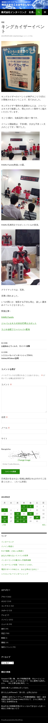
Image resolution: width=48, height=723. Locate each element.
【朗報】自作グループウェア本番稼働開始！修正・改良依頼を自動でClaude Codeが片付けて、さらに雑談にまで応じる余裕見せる (23, 699)
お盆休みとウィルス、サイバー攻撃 (15, 344)
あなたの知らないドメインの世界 (14, 555)
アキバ (4, 597)
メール (5, 427)
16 (30, 514)
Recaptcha (5, 449)
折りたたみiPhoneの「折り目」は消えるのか (19, 692)
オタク (4, 601)
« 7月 (4, 525)
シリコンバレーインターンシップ (14, 574)
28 (18, 521)
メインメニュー (45, 12)
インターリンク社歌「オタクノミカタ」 (17, 565)
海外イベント (6, 647)
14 (18, 514)
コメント (6, 384)
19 (5, 517)
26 (5, 521)
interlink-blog (17, 36)
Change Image (24, 460)
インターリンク (7, 542)
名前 (4, 417)
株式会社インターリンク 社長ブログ (18, 12)
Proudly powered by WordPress (12, 720)
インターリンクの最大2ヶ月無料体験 (16, 560)
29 (24, 521)
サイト (4, 438)
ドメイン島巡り (7, 546)
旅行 (3, 629)
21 (18, 517)
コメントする (28, 36)
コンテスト (5, 606)
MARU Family (7, 317)
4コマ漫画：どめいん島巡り (12, 551)
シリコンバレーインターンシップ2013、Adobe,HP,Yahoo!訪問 (17, 355)
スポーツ (4, 610)
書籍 (3, 642)
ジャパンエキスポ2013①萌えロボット (19, 323)
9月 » (44, 525)
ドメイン (4, 619)
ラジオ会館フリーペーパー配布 (15, 329)
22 (24, 517)
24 (37, 517)
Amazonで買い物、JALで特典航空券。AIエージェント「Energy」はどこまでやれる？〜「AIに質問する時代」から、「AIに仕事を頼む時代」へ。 (23, 680)
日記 (2, 22)
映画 (3, 638)
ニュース (4, 624)
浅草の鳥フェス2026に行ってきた (15, 688)
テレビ (4, 615)
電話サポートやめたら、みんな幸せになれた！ (20, 569)
